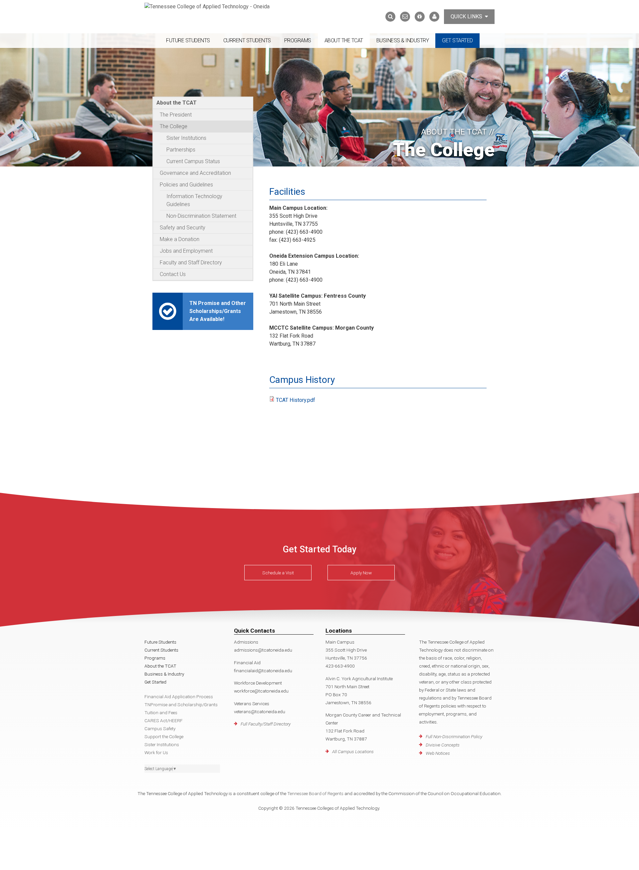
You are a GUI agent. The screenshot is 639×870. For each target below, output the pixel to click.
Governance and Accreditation (195, 173)
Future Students (188, 40)
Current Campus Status (193, 161)
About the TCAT (343, 40)
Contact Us (173, 274)
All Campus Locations (353, 751)
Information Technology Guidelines (194, 200)
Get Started (457, 40)
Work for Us (156, 752)
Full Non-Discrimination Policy (454, 736)
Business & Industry (402, 40)
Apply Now (361, 572)
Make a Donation (179, 239)
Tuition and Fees (160, 712)
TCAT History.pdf (295, 400)
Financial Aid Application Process (178, 696)
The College (173, 126)
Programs (297, 40)
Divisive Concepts (443, 744)
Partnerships (180, 149)
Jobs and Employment (186, 251)
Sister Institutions (186, 138)
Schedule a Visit (278, 572)
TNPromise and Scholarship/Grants (181, 704)
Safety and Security (182, 227)
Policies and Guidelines (186, 184)
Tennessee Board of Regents (315, 793)
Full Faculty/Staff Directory (266, 723)
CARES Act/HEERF (163, 720)
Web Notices (438, 753)
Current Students (247, 40)
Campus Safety (159, 728)
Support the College (163, 736)
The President (176, 115)
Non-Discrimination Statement (201, 216)
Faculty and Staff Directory (191, 262)
